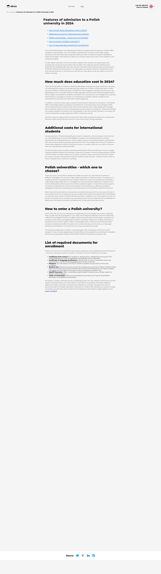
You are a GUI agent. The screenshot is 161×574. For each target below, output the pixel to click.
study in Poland (51, 291)
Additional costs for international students (69, 34)
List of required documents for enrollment (69, 45)
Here (54, 270)
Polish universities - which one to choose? (68, 38)
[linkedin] (89, 555)
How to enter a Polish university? (64, 41)
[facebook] (84, 555)
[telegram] (93, 555)
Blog (82, 6)
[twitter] (78, 555)
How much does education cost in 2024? (68, 30)
